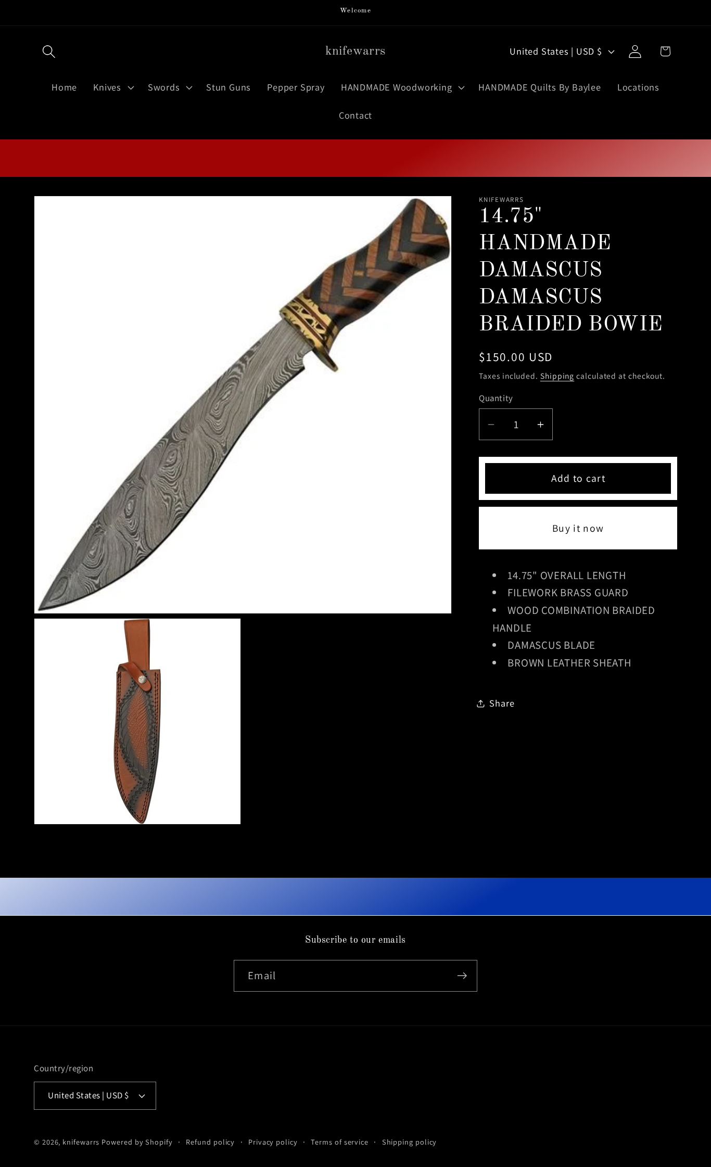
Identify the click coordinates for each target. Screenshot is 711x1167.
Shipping (557, 375)
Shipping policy (409, 1142)
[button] (49, 51)
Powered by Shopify (136, 1142)
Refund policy (210, 1142)
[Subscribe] (462, 976)
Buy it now (578, 528)
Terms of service (340, 1142)
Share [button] (501, 703)
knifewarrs (80, 1142)
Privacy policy (273, 1142)
